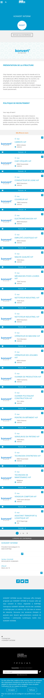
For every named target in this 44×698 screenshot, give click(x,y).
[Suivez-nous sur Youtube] (27, 663)
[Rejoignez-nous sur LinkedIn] (22, 663)
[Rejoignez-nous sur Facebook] (14, 663)
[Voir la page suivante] (27, 533)
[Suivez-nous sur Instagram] (19, 663)
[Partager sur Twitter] (22, 581)
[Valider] (40, 671)
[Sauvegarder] (2, 152)
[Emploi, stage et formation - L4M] (2, 636)
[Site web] (22, 554)
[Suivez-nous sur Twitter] (17, 663)
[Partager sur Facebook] (18, 581)
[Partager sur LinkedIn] (26, 581)
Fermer (43, 679)
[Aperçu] (41, 152)
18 (23, 533)
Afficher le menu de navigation (1, 2)
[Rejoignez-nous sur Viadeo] (24, 663)
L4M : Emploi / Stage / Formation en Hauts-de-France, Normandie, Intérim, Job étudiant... (22, 2)
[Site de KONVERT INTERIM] (22, 60)
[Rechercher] (6, 2)
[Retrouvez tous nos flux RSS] (30, 663)
